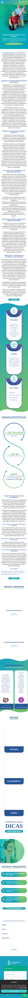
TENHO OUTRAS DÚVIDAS (14, 908)
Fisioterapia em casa (6, 571)
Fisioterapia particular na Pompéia (14, 572)
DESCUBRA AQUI (14, 831)
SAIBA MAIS (14, 299)
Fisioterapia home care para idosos (10, 574)
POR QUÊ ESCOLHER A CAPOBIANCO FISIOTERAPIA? (16, 874)
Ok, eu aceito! (14, 991)
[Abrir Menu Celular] (3, 2)
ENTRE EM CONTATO (14, 44)
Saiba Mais (23, 988)
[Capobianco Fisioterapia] (14, 962)
